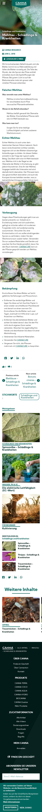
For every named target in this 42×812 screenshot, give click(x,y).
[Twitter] (11, 358)
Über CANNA (21, 659)
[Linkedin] (17, 358)
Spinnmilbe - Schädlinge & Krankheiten (24, 546)
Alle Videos (21, 722)
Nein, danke (26, 808)
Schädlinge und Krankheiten (29, 396)
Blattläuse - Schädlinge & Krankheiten (13, 381)
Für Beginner (8, 525)
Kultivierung (9, 528)
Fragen (21, 733)
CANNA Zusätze (21, 702)
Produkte (21, 678)
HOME (7, 648)
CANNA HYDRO (21, 695)
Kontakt (21, 672)
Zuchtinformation (21, 712)
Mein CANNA (21, 743)
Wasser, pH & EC (10, 485)
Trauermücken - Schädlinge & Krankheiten (25, 566)
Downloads (21, 729)
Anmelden (21, 748)
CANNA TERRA (21, 683)
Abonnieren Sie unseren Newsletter (21, 768)
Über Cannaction (21, 668)
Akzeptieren (11, 808)
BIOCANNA (21, 698)
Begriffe (21, 737)
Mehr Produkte (21, 706)
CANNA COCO (21, 687)
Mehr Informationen (11, 802)
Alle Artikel (21, 718)
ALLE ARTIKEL (22, 648)
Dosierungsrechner (21, 725)
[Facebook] (5, 358)
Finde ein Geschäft (21, 664)
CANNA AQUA (21, 691)
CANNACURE (24, 247)
